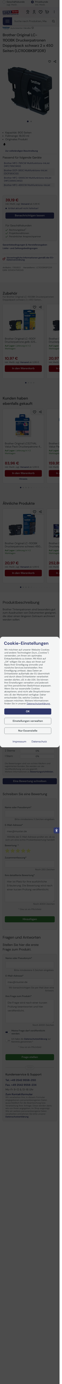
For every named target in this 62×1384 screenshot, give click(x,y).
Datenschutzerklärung (38, 703)
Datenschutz (39, 741)
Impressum (19, 741)
